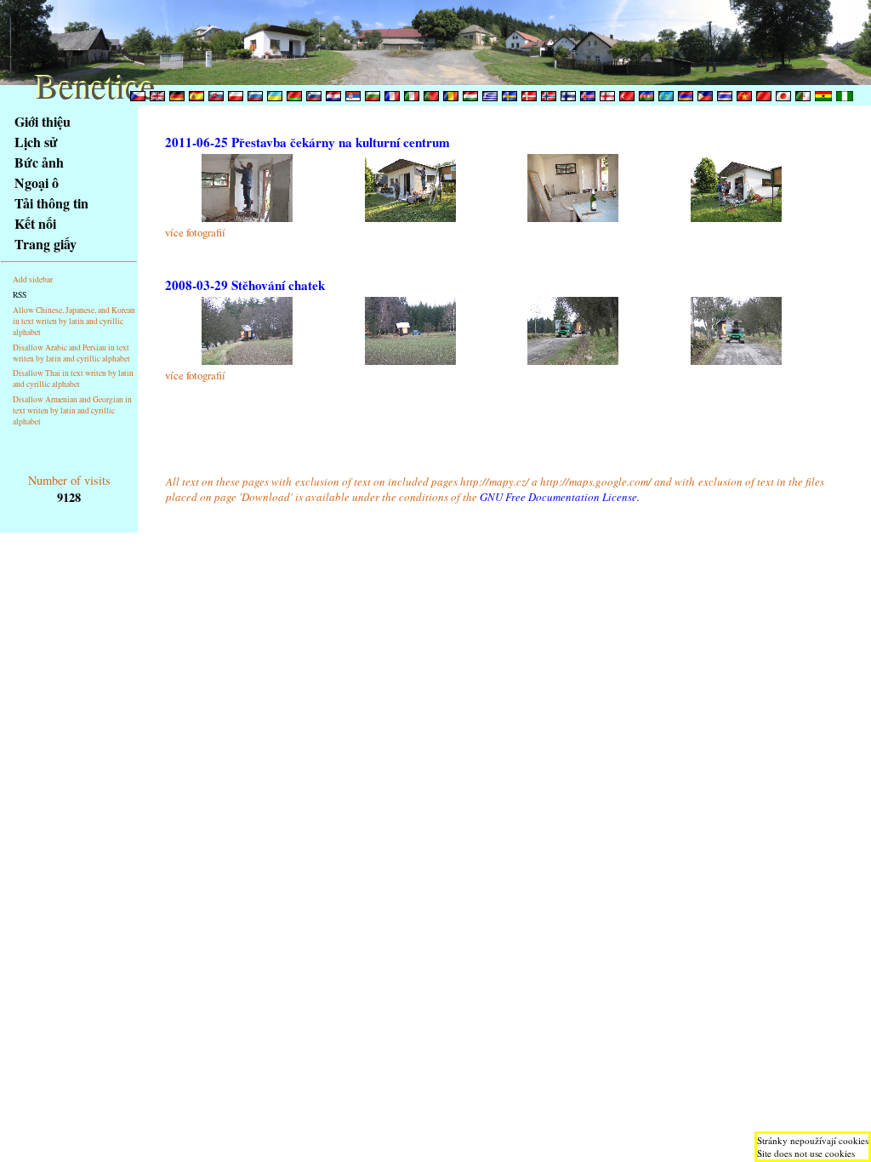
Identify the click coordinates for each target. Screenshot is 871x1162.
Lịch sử (36, 141)
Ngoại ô (36, 182)
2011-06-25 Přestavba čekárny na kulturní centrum (307, 142)
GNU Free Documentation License (558, 496)
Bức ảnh (39, 162)
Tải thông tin (51, 203)
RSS (19, 294)
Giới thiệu (42, 121)
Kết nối (35, 223)
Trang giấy (45, 243)
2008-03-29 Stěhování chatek (245, 285)
